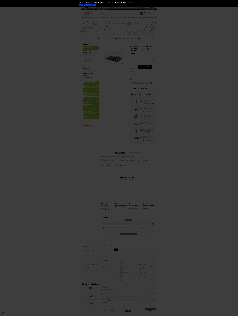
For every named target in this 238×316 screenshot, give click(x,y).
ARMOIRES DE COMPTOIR (88, 97)
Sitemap (140, 274)
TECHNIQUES (86, 92)
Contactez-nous (123, 270)
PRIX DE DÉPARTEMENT (88, 118)
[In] (130, 311)
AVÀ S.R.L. (140, 262)
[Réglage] (146, 13)
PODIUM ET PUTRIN (87, 111)
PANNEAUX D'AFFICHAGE (88, 104)
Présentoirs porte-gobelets (89, 57)
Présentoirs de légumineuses (89, 70)
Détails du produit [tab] (135, 152)
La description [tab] (120, 152)
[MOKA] (103, 165)
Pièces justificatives (105, 267)
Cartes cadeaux (90, 125)
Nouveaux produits (123, 264)
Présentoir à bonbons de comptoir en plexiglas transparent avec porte (134, 205)
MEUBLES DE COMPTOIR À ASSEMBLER (88, 95)
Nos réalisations (142, 276)
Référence (132, 58)
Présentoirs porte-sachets (89, 50)
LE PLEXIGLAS (141, 270)
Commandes (103, 263)
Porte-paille (85, 75)
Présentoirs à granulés (88, 59)
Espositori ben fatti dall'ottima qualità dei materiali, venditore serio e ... (114, 291)
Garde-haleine (86, 66)
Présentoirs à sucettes (88, 73)
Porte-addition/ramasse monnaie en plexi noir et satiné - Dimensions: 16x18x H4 (147, 137)
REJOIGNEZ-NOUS (142, 268)
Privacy (121, 276)
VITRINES (85, 106)
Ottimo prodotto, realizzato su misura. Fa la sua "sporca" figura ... (113, 298)
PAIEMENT (122, 280)
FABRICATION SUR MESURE (143, 264)
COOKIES (121, 274)
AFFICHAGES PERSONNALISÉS (89, 47)
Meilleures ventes (123, 266)
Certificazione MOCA (142, 272)
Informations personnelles (106, 262)
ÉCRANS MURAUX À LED (88, 102)
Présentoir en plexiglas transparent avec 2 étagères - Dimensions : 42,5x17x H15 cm (121, 206)
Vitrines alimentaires (87, 77)
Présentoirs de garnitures (89, 72)
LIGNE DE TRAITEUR (86, 80)
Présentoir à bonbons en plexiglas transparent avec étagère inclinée (106, 205)
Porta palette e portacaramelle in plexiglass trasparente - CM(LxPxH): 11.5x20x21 (147, 108)
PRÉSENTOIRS (86, 85)
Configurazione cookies (105, 268)
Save (132, 79)
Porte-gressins (86, 61)
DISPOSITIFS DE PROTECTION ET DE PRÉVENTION (90, 115)
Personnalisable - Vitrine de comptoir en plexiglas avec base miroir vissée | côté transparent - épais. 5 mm (121, 304)
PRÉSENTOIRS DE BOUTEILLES (89, 109)
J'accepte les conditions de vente (90, 250)
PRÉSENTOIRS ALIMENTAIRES (89, 49)
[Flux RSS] (98, 284)
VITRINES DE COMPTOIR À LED (89, 100)
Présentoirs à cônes (87, 56)
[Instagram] (128, 311)
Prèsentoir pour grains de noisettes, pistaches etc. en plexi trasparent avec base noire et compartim (147, 115)
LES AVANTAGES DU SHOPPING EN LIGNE (146, 266)
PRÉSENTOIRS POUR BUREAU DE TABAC (89, 83)
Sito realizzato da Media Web (109, 310)
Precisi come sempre (104, 305)
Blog (139, 278)
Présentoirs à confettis (88, 64)
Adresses (103, 266)
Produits (85, 44)
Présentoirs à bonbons (88, 54)
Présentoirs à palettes (88, 63)
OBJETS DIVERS (86, 89)
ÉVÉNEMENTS (86, 90)
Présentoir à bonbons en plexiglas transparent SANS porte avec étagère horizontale (148, 206)
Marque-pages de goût (88, 79)
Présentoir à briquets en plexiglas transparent (109, 289)
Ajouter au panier (145, 66)
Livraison (121, 278)
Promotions (122, 262)
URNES (84, 108)
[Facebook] (126, 311)
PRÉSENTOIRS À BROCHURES (89, 87)
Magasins (122, 268)
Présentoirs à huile (87, 68)
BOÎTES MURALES (86, 99)
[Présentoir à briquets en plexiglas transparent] (91, 288)
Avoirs (102, 265)
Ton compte (104, 260)
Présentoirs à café (87, 52)
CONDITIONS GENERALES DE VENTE (126, 272)
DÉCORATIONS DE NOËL (88, 113)
